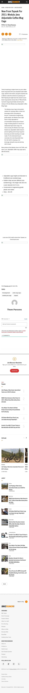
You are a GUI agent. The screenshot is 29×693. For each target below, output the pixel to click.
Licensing (3, 679)
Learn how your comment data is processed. (14, 331)
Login (25, 319)
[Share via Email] (10, 34)
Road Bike (3, 634)
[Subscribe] (18, 663)
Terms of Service (4, 681)
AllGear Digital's (13, 669)
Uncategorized (6, 292)
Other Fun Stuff (5, 621)
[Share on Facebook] (2, 34)
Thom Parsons (12, 25)
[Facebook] (2, 663)
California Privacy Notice (6, 676)
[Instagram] (13, 663)
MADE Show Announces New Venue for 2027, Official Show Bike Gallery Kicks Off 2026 (10, 400)
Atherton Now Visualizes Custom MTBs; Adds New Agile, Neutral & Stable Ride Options (17, 524)
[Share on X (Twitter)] (6, 34)
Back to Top (21, 601)
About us (3, 643)
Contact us (4, 646)
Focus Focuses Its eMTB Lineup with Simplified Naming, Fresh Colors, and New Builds (18, 573)
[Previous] (24, 437)
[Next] (26, 437)
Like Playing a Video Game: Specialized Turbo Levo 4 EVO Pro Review (17, 487)
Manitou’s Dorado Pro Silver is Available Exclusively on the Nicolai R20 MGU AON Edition (17, 560)
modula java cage (6, 295)
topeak (16, 295)
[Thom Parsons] (14, 303)
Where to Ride (4, 629)
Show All (4, 583)
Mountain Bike (11, 519)
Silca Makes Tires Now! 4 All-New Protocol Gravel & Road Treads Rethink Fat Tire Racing (10, 409)
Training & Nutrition (12, 532)
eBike (10, 555)
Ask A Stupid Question (6, 651)
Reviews (3, 464)
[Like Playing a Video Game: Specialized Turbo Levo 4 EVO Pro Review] (12, 455)
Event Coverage (5, 615)
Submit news (4, 649)
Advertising (4, 657)
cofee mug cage (17, 292)
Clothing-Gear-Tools (6, 637)
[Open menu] (2, 2)
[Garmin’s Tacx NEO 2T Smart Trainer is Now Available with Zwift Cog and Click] (4, 535)
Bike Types (4, 613)
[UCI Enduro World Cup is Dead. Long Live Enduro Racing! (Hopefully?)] (4, 511)
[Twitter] (8, 663)
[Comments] (20, 34)
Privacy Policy (4, 674)
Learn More (19, 40)
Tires (10, 543)
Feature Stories (5, 618)
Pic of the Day (4, 623)
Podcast (3, 654)
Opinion (10, 508)
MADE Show (11, 496)
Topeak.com (7, 286)
